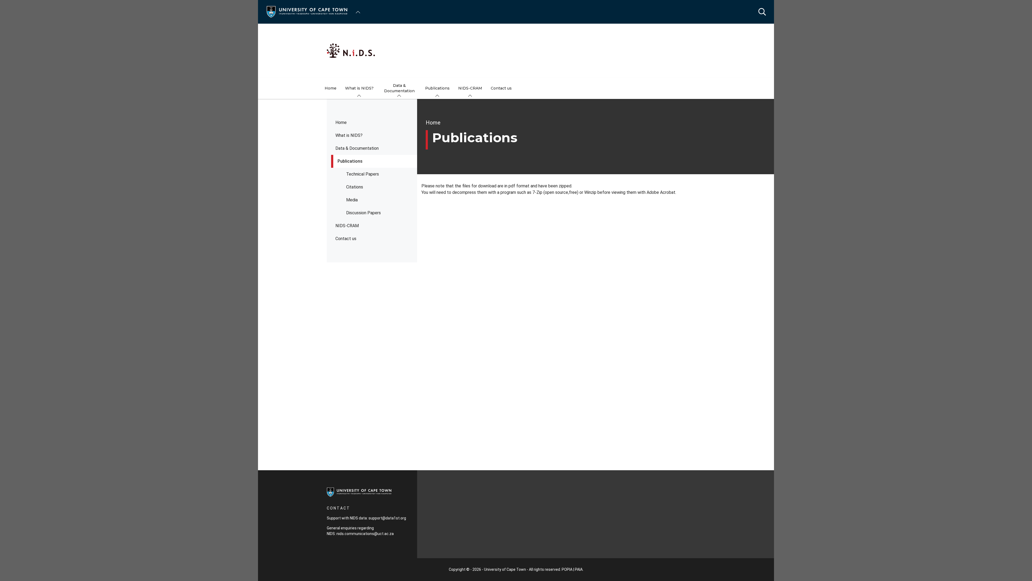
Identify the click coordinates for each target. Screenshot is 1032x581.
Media (352, 199)
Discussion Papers (363, 212)
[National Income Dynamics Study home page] (516, 50)
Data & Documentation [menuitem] (399, 88)
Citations (354, 187)
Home (341, 122)
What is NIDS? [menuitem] (359, 88)
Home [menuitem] (330, 88)
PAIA (579, 569)
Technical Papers (362, 174)
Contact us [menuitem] (501, 88)
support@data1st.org (387, 518)
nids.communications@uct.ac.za (365, 534)
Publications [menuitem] (437, 88)
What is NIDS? (349, 135)
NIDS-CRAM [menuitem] (470, 88)
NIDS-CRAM (347, 225)
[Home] (307, 11)
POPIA (567, 569)
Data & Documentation (357, 148)
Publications (350, 161)
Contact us (345, 238)
